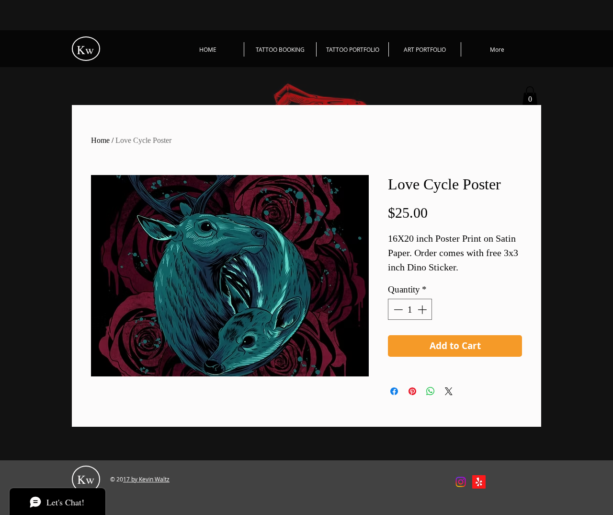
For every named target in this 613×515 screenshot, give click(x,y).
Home (100, 140)
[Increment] (423, 309)
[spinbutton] (410, 309)
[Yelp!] (479, 482)
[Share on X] (448, 391)
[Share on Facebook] (394, 391)
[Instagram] (460, 482)
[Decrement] (397, 309)
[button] (530, 95)
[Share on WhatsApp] (430, 391)
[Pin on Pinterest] (412, 391)
